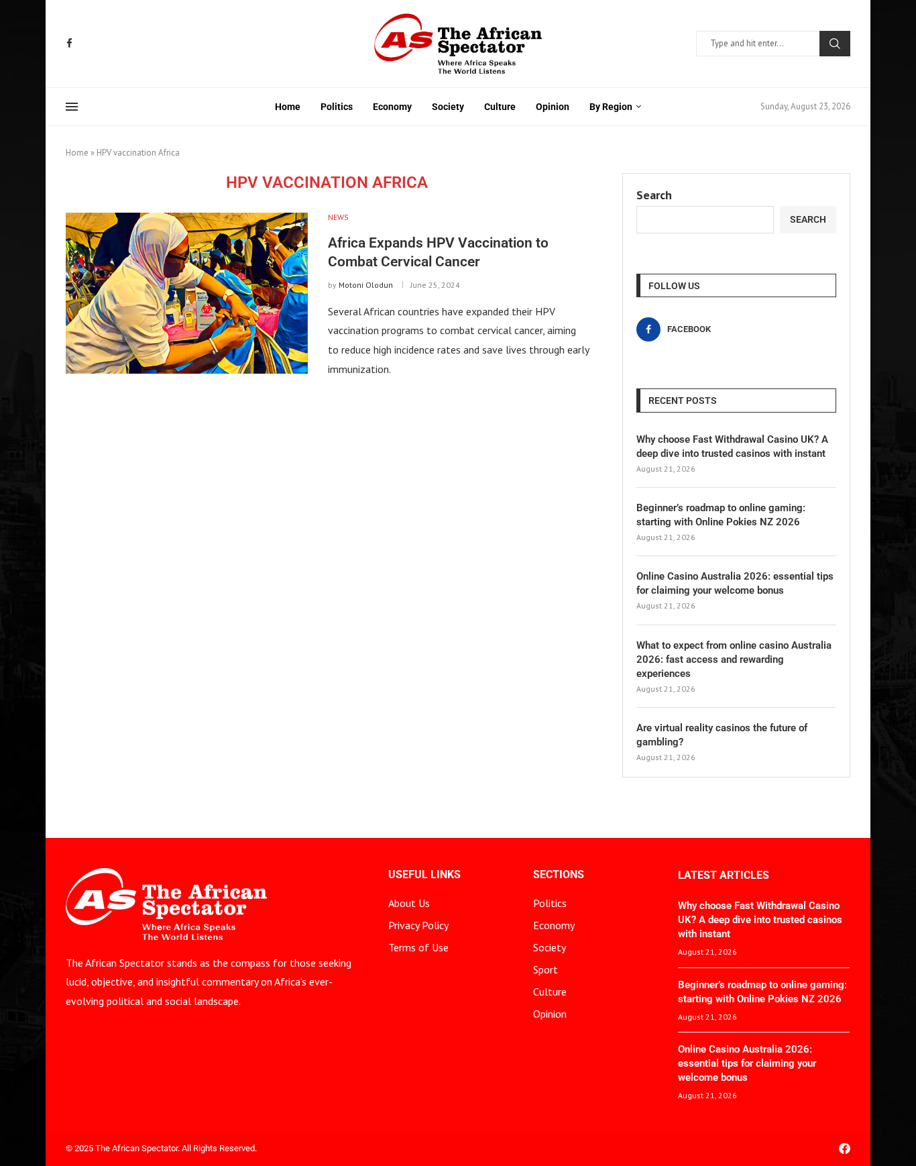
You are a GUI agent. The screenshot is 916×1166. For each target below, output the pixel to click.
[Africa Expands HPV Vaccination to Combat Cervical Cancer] (187, 293)
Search (834, 43)
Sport (545, 969)
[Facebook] (69, 43)
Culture (500, 106)
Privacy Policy (418, 925)
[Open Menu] (72, 107)
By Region (610, 106)
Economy (392, 106)
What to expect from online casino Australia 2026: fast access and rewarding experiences (734, 659)
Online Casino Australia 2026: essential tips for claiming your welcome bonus (735, 583)
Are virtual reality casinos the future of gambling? (721, 735)
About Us (409, 903)
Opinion (552, 106)
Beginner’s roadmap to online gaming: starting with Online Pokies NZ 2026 (720, 515)
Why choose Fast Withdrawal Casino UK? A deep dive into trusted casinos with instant (732, 446)
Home (287, 106)
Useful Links (424, 874)
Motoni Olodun (366, 285)
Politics (337, 106)
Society (448, 106)
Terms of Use (418, 947)
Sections (558, 874)
